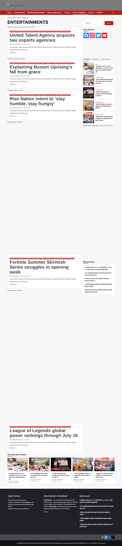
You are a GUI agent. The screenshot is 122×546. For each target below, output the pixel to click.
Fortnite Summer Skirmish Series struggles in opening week (39, 267)
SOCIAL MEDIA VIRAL (54, 12)
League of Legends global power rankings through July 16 (44, 433)
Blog (11, 63)
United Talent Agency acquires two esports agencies (42, 38)
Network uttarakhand (14, 481)
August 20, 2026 (57, 481)
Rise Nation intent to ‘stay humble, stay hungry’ (37, 101)
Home (9, 12)
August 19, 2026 (100, 481)
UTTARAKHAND (19, 12)
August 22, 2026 (13, 482)
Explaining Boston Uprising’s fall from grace (41, 69)
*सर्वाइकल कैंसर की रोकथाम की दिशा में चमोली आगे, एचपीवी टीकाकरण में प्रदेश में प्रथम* (104, 118)
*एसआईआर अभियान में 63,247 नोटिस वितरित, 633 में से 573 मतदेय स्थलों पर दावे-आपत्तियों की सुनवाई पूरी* (98, 268)
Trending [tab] (106, 59)
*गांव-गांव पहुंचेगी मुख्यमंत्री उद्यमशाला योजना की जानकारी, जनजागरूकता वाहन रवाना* (104, 81)
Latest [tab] (87, 59)
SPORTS (100, 12)
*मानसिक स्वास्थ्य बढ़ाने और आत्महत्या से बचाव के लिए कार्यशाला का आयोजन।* (103, 93)
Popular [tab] (95, 59)
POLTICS (67, 12)
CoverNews (93, 543)
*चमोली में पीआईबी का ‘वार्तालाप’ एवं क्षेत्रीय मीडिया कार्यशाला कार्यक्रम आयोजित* (103, 106)
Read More (13, 53)
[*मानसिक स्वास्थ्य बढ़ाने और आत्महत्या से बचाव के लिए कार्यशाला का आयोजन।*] (88, 92)
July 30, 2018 (26, 44)
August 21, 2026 (35, 481)
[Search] (113, 12)
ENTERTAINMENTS (79, 12)
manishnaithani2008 (16, 44)
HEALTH (91, 12)
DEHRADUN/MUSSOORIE (36, 12)
